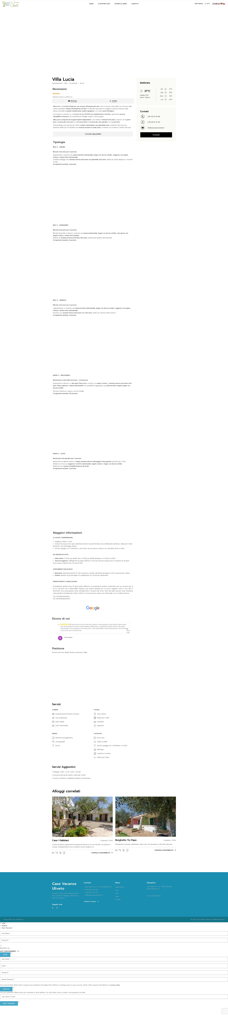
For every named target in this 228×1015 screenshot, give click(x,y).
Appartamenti (119, 887)
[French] (219, 4)
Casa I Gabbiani (60, 840)
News (117, 896)
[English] (216, 4)
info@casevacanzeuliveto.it (93, 895)
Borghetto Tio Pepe (126, 840)
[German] (221, 4)
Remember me (5, 948)
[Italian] (214, 4)
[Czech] (224, 4)
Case (117, 890)
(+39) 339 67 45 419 (91, 892)
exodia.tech (19, 919)
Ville (65, 83)
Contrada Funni (57, 83)
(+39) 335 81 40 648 (91, 890)
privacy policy (115, 985)
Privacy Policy (8, 919)
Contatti (118, 899)
